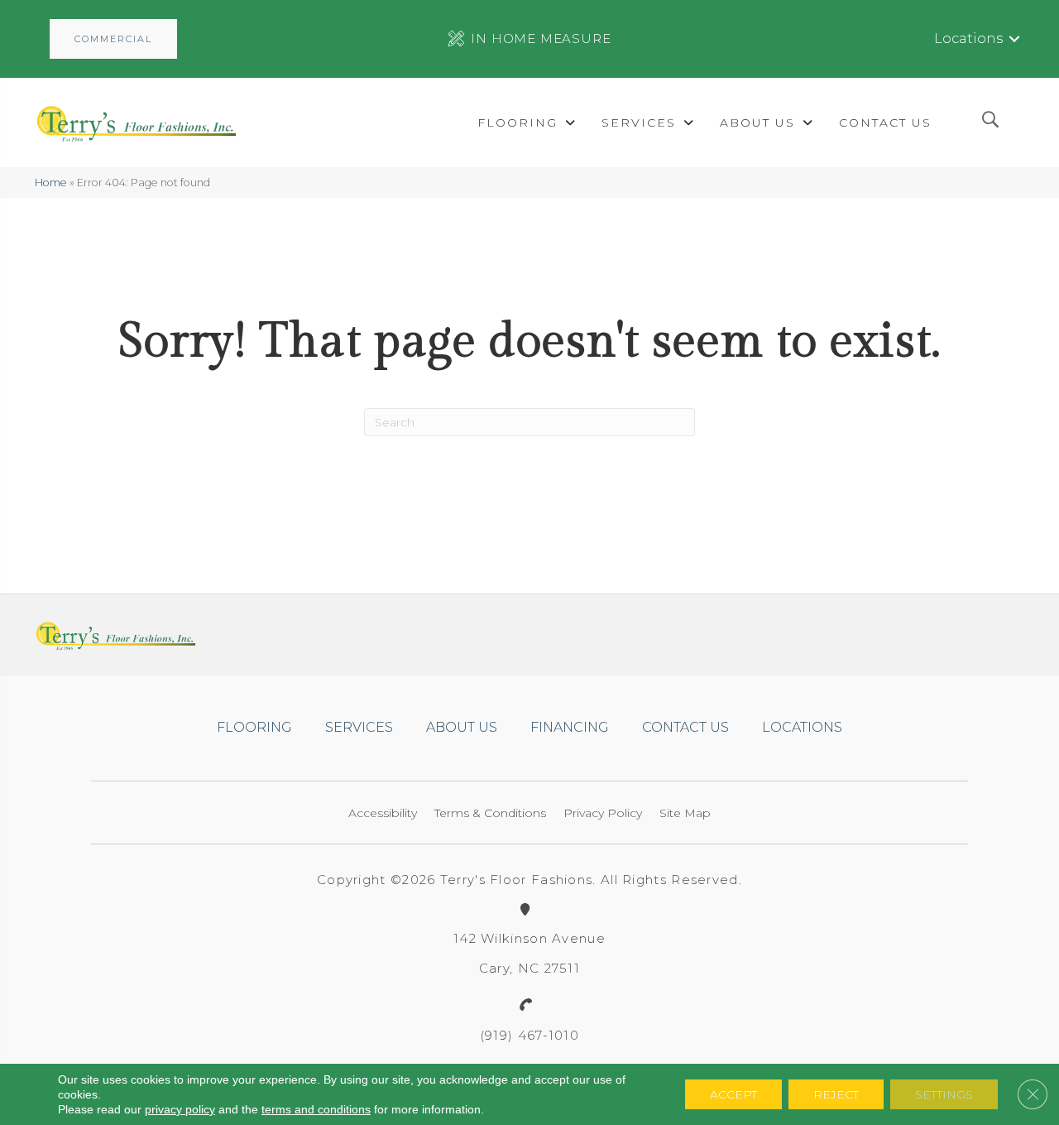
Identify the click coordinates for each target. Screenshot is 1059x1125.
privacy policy (180, 1109)
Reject (836, 1094)
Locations (968, 38)
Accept (733, 1094)
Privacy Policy (602, 812)
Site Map (685, 812)
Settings (944, 1094)
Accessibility (382, 812)
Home (51, 182)
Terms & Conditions (490, 812)
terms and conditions (316, 1109)
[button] (113, 39)
